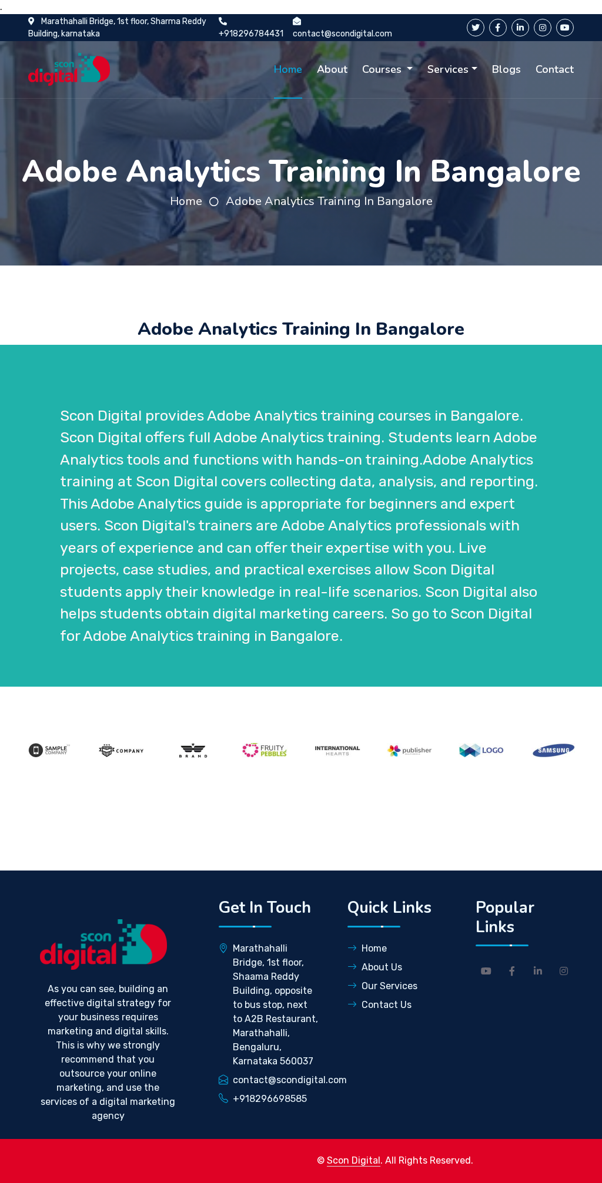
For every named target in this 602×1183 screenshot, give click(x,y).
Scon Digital (353, 1160)
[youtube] (565, 27)
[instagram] (542, 27)
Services (448, 69)
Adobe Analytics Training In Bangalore (329, 201)
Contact (555, 69)
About (332, 69)
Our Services (389, 986)
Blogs (506, 69)
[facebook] (498, 27)
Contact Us (387, 1004)
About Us (382, 967)
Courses (383, 69)
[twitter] (475, 27)
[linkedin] (520, 27)
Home (288, 69)
